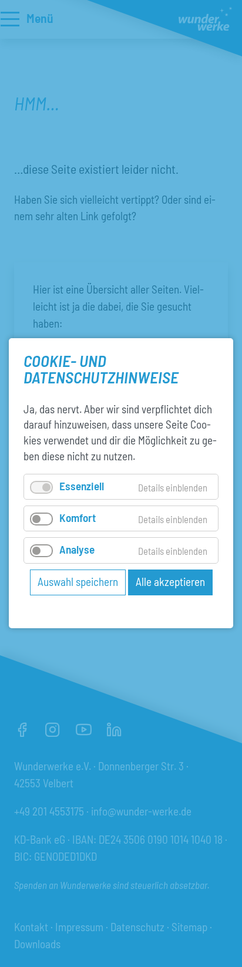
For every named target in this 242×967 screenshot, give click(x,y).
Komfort (77, 518)
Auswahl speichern (78, 581)
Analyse (77, 550)
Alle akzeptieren (170, 581)
